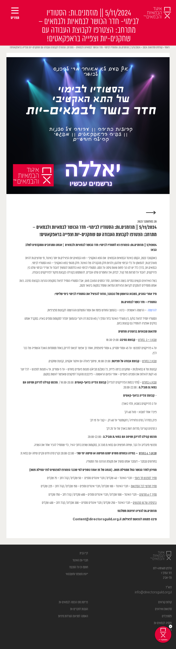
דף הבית (84, 553)
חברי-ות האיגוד (80, 560)
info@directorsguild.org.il (153, 592)
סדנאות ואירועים (163, 609)
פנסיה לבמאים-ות (163, 623)
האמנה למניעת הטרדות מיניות (73, 616)
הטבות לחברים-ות (79, 609)
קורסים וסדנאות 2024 (152, 47)
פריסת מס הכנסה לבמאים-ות (73, 602)
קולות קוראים (165, 602)
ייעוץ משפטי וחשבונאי (77, 574)
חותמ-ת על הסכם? (78, 567)
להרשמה (152, 310)
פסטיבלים (167, 616)
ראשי (167, 47)
